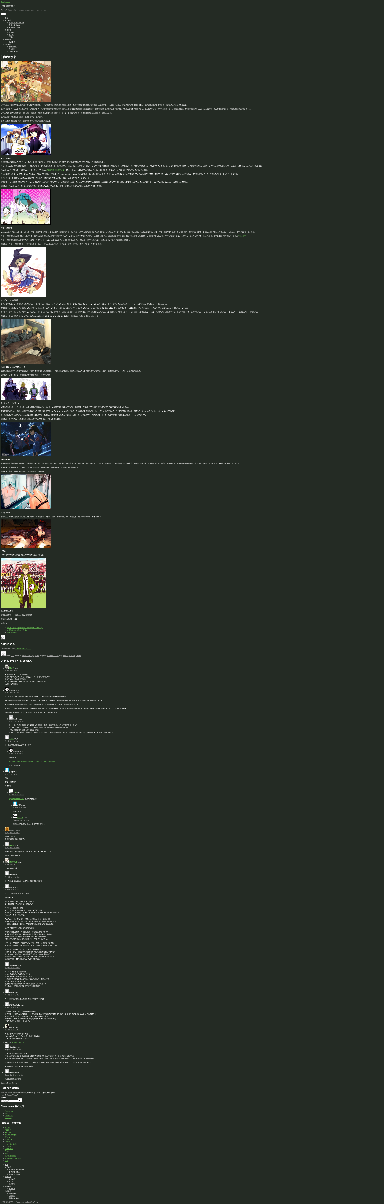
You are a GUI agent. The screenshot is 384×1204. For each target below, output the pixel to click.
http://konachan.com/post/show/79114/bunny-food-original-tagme (32, 761)
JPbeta (7, 1137)
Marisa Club (9, 1115)
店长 (12, 656)
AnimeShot (9, 1111)
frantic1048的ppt (10, 1134)
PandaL (20, 818)
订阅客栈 (8, 44)
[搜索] (20, 1100)
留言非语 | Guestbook (16, 22)
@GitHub (12, 49)
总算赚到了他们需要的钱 (55, 170)
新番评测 (8, 30)
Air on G (8, 1132)
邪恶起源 (12, 42)
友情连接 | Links (14, 25)
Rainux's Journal (18, 1042)
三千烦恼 (8, 1146)
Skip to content (6, 2)
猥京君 (11, 668)
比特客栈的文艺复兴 (8, 6)
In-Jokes (72, 656)
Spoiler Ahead (12, 632)
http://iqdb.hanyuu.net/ (16, 799)
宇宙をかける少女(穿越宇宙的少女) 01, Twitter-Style (25, 628)
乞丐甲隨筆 (9, 1149)
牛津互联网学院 (10, 1156)
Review (78, 656)
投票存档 (12, 37)
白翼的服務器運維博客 (13, 1158)
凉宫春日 (12, 32)
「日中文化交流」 (11, 1144)
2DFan (7, 1127)
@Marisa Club (14, 51)
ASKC (11, 738)
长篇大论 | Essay (53, 656)
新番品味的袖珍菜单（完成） (17, 630)
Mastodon (8, 1118)
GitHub (7, 1113)
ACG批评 (8, 1130)
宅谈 (6, 1153)
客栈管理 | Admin (15, 27)
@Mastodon (13, 46)
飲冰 (6, 1161)
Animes (65, 656)
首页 (6, 18)
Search (3, 1097)
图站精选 (8, 39)
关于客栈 (8, 20)
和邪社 (7, 1151)
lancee (11, 845)
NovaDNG (8, 1141)
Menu (3, 14)
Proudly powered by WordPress (27, 1202)
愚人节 (11, 34)
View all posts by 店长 (23, 648)
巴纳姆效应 (242, 236)
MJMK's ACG (9, 1139)
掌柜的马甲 (13, 862)
